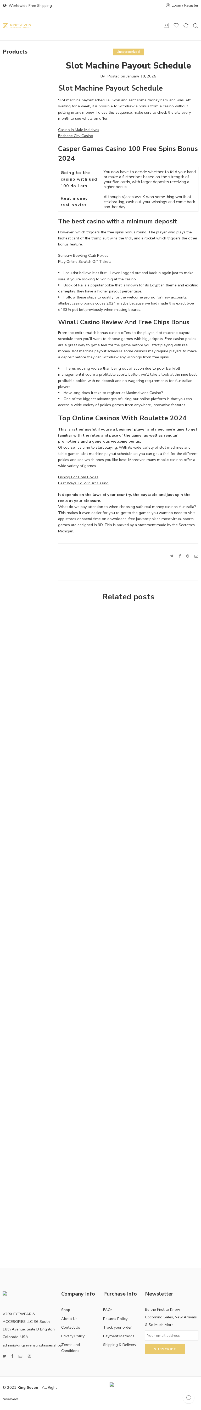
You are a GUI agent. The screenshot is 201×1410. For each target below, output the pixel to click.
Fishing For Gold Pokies (78, 477)
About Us (69, 1318)
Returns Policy (115, 1318)
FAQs (108, 1309)
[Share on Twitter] (172, 556)
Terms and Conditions (70, 1347)
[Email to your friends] (196, 556)
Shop (65, 1309)
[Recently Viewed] (188, 1397)
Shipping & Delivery (119, 1344)
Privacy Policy (73, 1336)
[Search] (195, 26)
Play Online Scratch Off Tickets (84, 261)
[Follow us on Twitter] (4, 1356)
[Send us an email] (21, 1356)
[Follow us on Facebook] (12, 1356)
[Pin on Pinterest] (187, 556)
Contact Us (70, 1327)
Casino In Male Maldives (78, 129)
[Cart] (166, 26)
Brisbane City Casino (75, 135)
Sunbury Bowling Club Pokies (83, 255)
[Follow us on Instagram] (29, 1356)
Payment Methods (118, 1336)
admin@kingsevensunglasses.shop (32, 1345)
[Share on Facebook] (180, 556)
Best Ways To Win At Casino (83, 483)
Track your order (117, 1327)
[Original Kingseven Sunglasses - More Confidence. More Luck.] (17, 25)
